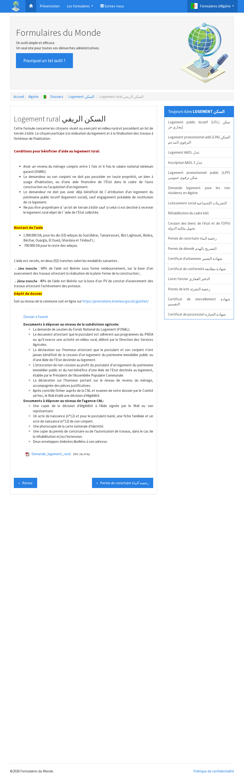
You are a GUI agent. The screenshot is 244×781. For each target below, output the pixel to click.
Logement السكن (81, 96)
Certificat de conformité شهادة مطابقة (197, 269)
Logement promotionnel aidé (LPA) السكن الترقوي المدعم (199, 139)
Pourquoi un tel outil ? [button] (44, 60)
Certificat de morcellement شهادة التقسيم (199, 301)
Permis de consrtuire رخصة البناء (192, 238)
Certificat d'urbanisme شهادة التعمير (195, 258)
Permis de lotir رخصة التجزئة (189, 289)
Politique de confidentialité (213, 771)
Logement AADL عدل (184, 152)
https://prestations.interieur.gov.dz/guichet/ (115, 301)
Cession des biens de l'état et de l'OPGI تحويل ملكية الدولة (199, 226)
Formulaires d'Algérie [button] (217, 7)
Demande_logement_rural (51, 454)
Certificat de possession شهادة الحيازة (197, 314)
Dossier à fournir (35, 316)
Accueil (19, 96)
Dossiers (56, 96)
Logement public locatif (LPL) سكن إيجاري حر (199, 124)
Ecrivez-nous (114, 6)
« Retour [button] (25, 483)
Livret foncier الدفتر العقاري (189, 279)
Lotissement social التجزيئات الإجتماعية (197, 203)
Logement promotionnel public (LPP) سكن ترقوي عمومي (199, 175)
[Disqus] (122, 564)
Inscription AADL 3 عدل (185, 162)
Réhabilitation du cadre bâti (188, 213)
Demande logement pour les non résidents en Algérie (199, 190)
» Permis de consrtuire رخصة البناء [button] (123, 483)
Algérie (33, 96)
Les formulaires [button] (80, 7)
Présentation (50, 6)
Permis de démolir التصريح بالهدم (192, 248)
